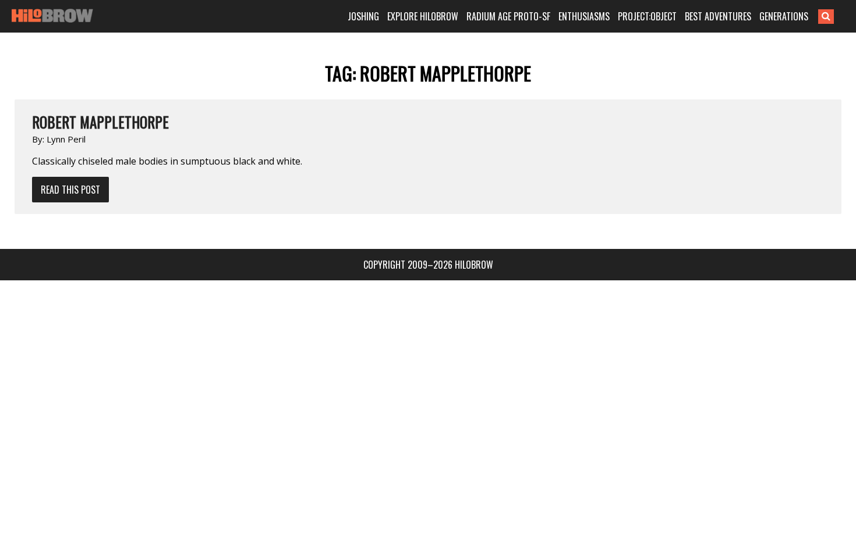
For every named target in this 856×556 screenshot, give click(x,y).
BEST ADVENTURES (718, 16)
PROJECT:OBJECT (647, 16)
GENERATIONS (783, 16)
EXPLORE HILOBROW (422, 16)
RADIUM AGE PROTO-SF (508, 16)
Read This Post (70, 190)
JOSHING (363, 16)
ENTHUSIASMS (584, 16)
